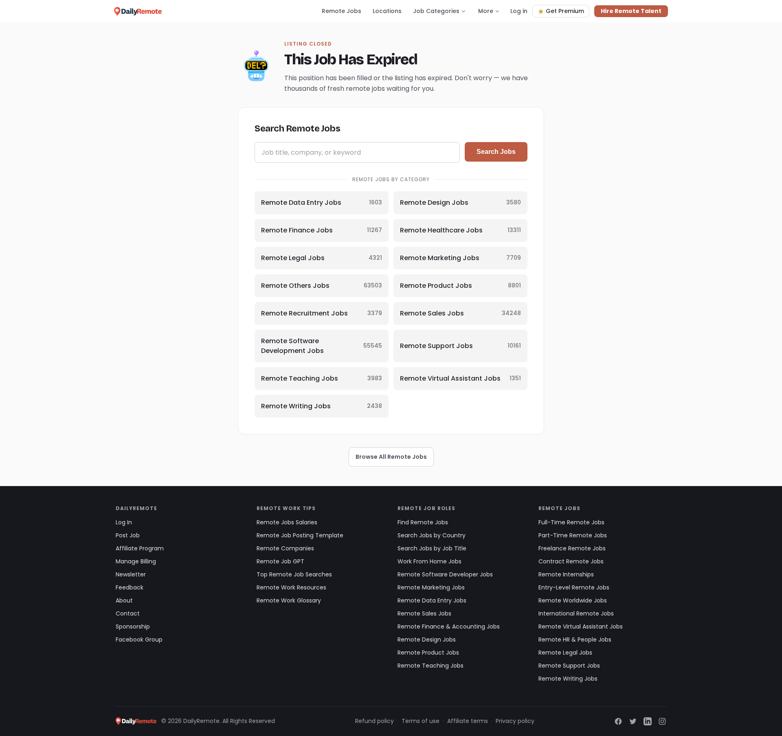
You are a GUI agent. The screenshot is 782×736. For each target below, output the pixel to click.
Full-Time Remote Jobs (571, 522)
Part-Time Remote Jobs (572, 535)
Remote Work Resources (291, 587)
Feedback (129, 587)
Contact (128, 613)
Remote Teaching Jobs (430, 666)
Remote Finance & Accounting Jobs (449, 626)
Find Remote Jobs (423, 522)
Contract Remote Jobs (571, 561)
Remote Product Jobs (428, 652)
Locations (387, 11)
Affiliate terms (467, 721)
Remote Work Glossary (289, 600)
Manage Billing (136, 561)
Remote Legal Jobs (565, 652)
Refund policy (374, 721)
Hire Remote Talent (631, 11)
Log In (124, 522)
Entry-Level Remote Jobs (573, 587)
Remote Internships (566, 574)
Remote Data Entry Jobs (432, 600)
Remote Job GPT (280, 561)
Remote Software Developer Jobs (445, 574)
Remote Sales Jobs (424, 613)
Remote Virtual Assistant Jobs (580, 626)
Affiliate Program (140, 548)
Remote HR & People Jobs (574, 639)
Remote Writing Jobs (567, 679)
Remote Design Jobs (427, 639)
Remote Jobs (341, 11)
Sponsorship (133, 626)
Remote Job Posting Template (300, 535)
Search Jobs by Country (432, 535)
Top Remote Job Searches (294, 574)
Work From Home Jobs (429, 561)
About (124, 600)
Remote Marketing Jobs (431, 587)
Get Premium (565, 11)
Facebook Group (139, 639)
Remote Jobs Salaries (287, 522)
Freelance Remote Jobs (572, 548)
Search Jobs (496, 151)
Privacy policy (515, 721)
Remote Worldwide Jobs (572, 600)
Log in (518, 11)
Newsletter (131, 574)
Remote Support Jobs (569, 666)
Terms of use (420, 721)
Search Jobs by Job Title (432, 548)
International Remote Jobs (576, 613)
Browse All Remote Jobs (391, 457)
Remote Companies (285, 548)
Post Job (128, 535)
